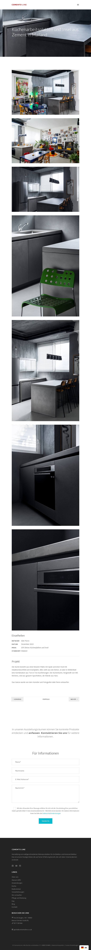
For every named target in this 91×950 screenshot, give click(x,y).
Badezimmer (16, 889)
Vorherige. (18, 699)
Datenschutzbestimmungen (51, 813)
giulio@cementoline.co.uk (23, 929)
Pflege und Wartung (19, 898)
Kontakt (14, 907)
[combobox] (84, 947)
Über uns (15, 877)
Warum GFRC (16, 880)
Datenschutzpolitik (58, 945)
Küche (14, 886)
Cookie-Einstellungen (72, 945)
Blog (13, 904)
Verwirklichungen (18, 892)
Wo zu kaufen (17, 895)
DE (86, 947)
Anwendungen (17, 883)
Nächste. (74, 699)
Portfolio (46, 699)
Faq (13, 901)
